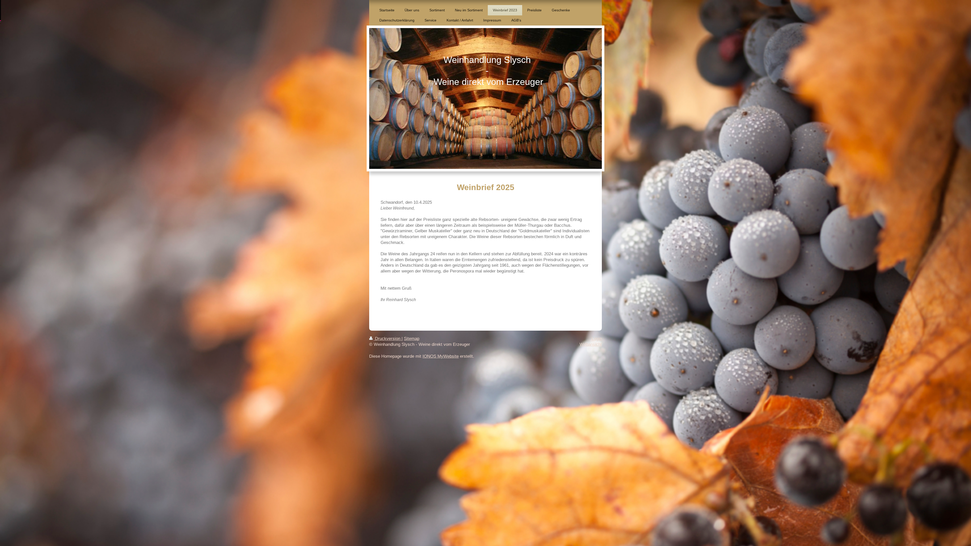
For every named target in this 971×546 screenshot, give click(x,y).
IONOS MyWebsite (441, 356)
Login (597, 338)
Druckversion (388, 338)
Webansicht (591, 344)
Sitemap (411, 338)
